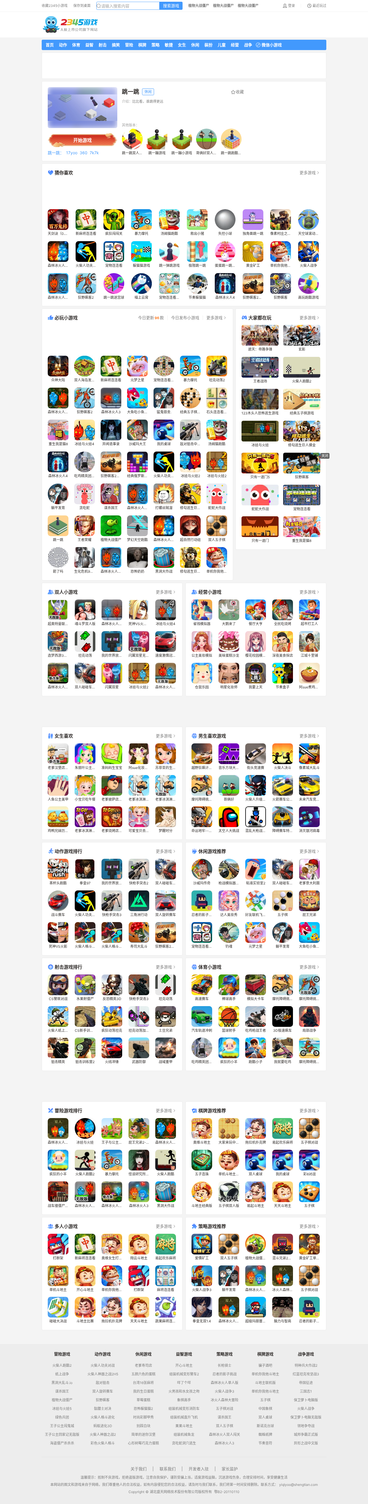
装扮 (208, 44)
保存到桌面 (82, 5)
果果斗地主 (184, 1426)
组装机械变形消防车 (184, 1409)
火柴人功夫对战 (103, 1366)
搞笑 (116, 44)
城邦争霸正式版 (306, 1435)
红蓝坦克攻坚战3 (306, 1374)
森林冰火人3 (224, 1443)
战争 (248, 44)
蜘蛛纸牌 (265, 1435)
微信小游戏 (272, 44)
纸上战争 (62, 1374)
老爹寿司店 (143, 1366)
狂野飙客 (103, 1400)
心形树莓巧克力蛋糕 (143, 1443)
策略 (156, 44)
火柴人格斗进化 (103, 1417)
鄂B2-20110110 (226, 1492)
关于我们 (139, 1468)
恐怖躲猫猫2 (143, 1409)
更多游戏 (308, 172)
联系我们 (168, 1468)
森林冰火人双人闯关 (224, 1435)
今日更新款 (151, 317)
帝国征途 (306, 1383)
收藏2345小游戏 (55, 5)
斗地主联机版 (265, 1383)
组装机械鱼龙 (184, 1435)
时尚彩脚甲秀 (143, 1417)
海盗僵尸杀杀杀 (62, 1443)
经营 (235, 44)
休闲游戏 (143, 1353)
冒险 (129, 44)
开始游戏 (82, 140)
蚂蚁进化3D (102, 1426)
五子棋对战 (224, 1409)
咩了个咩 (184, 1383)
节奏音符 (265, 1443)
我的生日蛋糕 (143, 1391)
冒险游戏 (62, 1353)
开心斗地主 (184, 1366)
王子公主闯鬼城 (62, 1426)
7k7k (94, 153)
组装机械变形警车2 (184, 1374)
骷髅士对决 (102, 1409)
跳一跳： (56, 153)
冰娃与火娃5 (62, 1409)
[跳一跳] (82, 107)
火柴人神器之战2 (103, 1435)
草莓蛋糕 (143, 1400)
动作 (63, 44)
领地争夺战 (306, 1426)
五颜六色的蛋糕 (143, 1374)
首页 (50, 44)
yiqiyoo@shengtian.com (298, 1484)
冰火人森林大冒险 (224, 1400)
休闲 (195, 44)
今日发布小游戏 (185, 317)
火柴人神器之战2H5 (102, 1374)
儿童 (222, 44)
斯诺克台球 (265, 1426)
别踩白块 (143, 1426)
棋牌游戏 (265, 1353)
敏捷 (169, 44)
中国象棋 (265, 1409)
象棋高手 (184, 1400)
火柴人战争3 (224, 1391)
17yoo (71, 153)
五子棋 (265, 1400)
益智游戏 (184, 1353)
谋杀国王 (62, 1391)
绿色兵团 (62, 1417)
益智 (89, 44)
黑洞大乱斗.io (61, 1383)
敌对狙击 (103, 1383)
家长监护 (230, 1468)
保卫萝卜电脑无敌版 (305, 1417)
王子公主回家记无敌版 (62, 1435)
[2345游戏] (70, 25)
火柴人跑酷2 (62, 1366)
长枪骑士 (224, 1366)
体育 (76, 44)
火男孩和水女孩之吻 (184, 1391)
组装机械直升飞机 (184, 1417)
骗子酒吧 (265, 1366)
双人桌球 (265, 1417)
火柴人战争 (306, 1409)
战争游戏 (306, 1353)
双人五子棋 (224, 1426)
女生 (182, 44)
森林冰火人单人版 (224, 1383)
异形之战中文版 (306, 1443)
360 (83, 153)
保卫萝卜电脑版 (306, 1400)
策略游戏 (224, 1353)
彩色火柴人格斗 (103, 1443)
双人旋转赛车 (102, 1391)
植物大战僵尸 (62, 1400)
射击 (103, 44)
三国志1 (306, 1391)
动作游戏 (103, 1353)
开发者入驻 (199, 1468)
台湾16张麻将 (143, 1383)
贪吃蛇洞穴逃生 (184, 1443)
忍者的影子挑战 (224, 1374)
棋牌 (142, 44)
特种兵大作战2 (306, 1366)
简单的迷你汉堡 (143, 1435)
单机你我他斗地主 (265, 1374)
